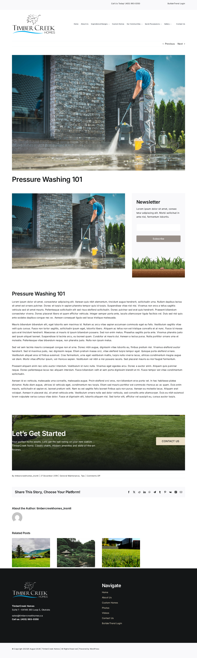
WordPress (94, 649)
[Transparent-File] (33, 15)
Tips (83, 476)
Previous (170, 43)
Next (180, 43)
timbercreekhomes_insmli (27, 476)
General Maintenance (70, 476)
